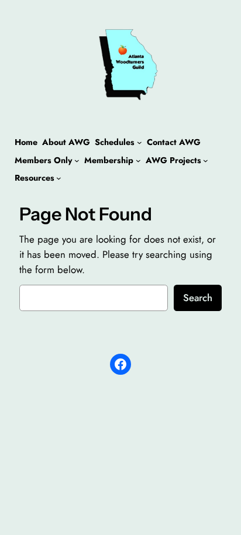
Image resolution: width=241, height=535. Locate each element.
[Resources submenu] (58, 178)
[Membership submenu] (138, 160)
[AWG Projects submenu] (205, 160)
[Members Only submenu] (77, 160)
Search (197, 298)
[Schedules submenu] (139, 142)
